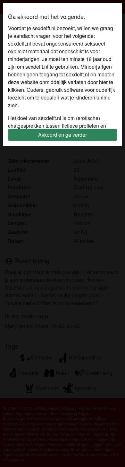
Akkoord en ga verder (62, 134)
